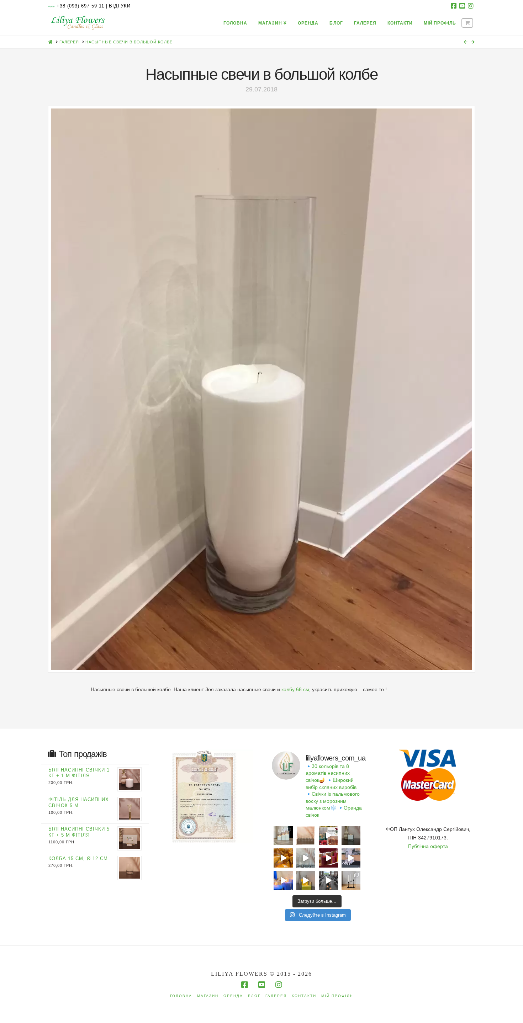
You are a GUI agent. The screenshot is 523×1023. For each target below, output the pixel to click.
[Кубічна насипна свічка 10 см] (351, 835)
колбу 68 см (295, 689)
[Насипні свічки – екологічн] (328, 880)
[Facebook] (453, 5)
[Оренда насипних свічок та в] (351, 858)
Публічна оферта (428, 846)
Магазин (207, 996)
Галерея (276, 996)
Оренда (233, 996)
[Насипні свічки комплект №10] (283, 835)
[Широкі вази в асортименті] (306, 858)
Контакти (304, 996)
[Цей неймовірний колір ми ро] (328, 858)
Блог (254, 996)
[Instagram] (470, 5)
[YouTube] (462, 5)
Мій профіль (337, 996)
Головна (181, 996)
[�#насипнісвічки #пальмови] (283, 880)
